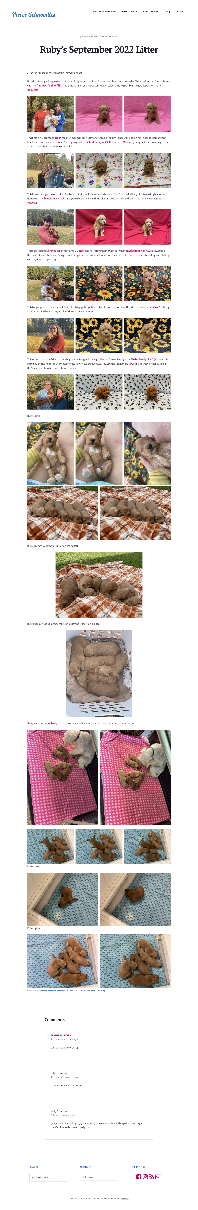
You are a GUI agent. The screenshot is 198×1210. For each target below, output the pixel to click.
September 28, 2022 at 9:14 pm (65, 1077)
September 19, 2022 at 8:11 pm (64, 1039)
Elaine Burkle (60, 1035)
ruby (103, 991)
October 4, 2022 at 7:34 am (63, 1115)
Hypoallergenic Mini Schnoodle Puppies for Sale (61, 991)
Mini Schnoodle (93, 991)
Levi (84, 991)
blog (38, 991)
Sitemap (125, 1198)
